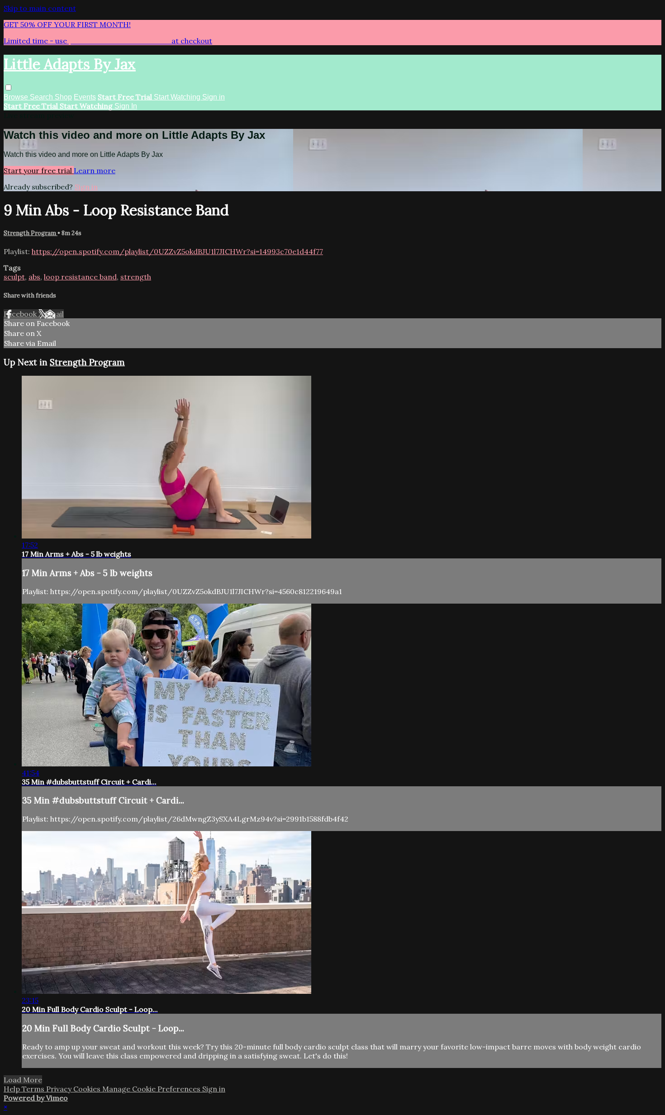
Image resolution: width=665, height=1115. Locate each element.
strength (135, 276)
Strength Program (30, 233)
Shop (63, 97)
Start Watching (178, 97)
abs (34, 276)
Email (54, 313)
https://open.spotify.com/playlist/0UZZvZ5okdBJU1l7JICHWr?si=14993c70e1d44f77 (177, 251)
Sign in (213, 97)
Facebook (21, 313)
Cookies (87, 1088)
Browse (17, 97)
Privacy (59, 1088)
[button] (8, 87)
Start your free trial (39, 170)
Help (13, 1088)
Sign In (125, 106)
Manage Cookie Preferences (152, 1088)
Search (42, 97)
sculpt (14, 276)
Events (85, 97)
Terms (34, 1088)
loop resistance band (80, 276)
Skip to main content (40, 8)
